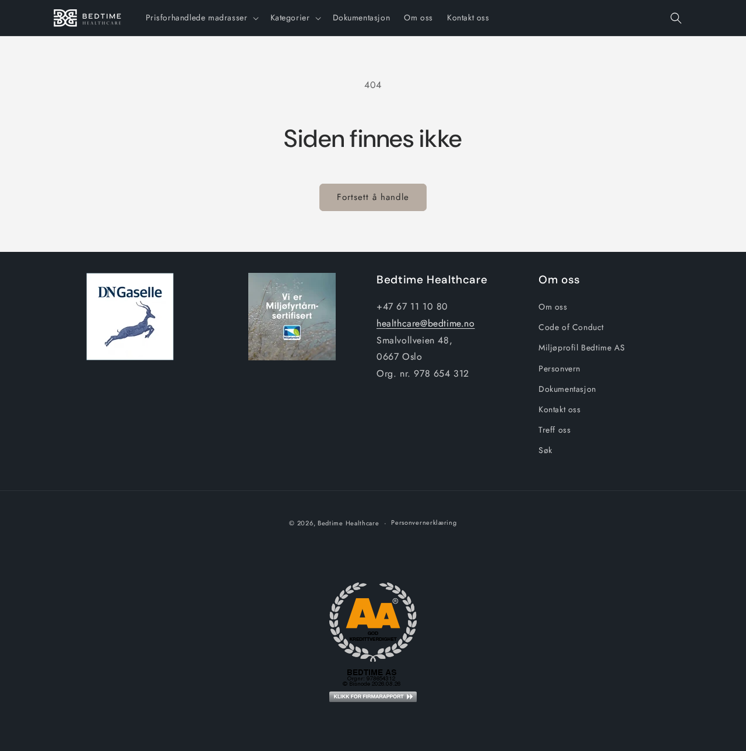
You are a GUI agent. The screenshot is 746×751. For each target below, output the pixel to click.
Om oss (553, 307)
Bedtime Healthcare (348, 523)
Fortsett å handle (373, 197)
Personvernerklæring (423, 522)
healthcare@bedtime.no (425, 323)
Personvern (559, 368)
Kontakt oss (560, 409)
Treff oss (555, 430)
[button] (201, 17)
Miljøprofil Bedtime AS (582, 347)
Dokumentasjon (567, 389)
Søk (546, 450)
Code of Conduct (571, 327)
